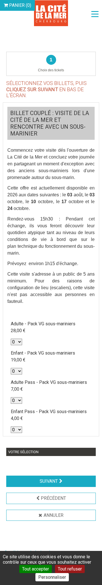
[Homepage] (51, 13)
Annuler (53, 515)
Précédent (53, 498)
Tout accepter (35, 569)
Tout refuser (70, 569)
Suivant (49, 481)
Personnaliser (52, 577)
